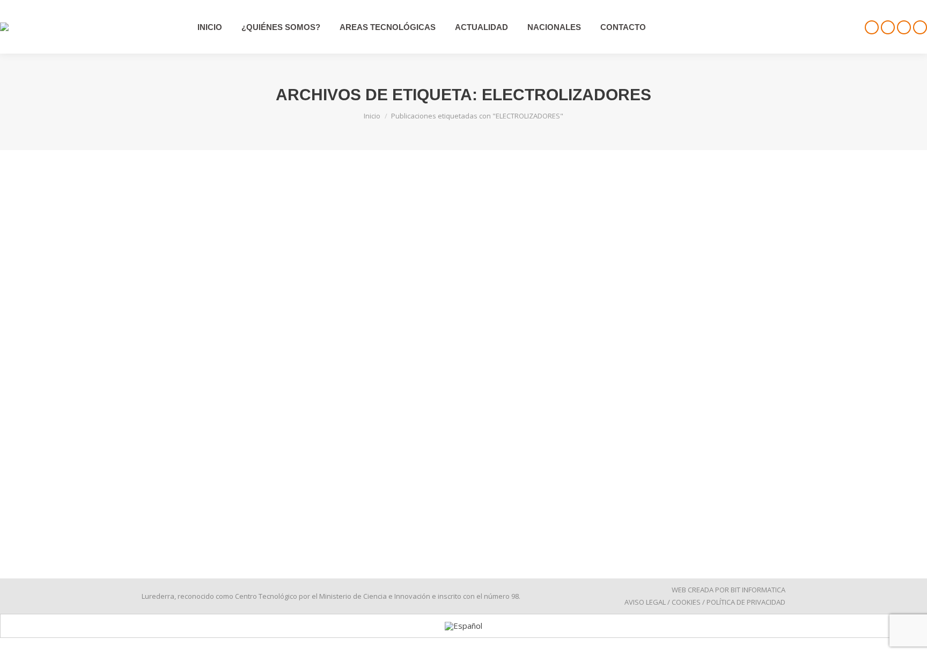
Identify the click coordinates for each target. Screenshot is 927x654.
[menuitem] (463, 626)
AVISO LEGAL (645, 602)
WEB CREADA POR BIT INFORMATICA (728, 589)
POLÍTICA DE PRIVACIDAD (746, 602)
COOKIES (686, 602)
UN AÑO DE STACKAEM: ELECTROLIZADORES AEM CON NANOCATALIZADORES (363, 456)
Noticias (168, 475)
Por (211, 475)
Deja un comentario (335, 475)
